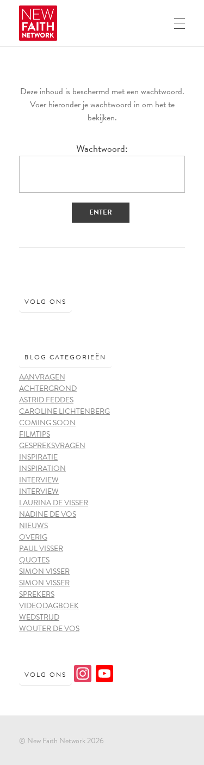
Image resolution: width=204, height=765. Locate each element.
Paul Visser (41, 548)
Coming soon (47, 423)
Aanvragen (42, 377)
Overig (33, 537)
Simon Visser (44, 571)
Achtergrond (48, 388)
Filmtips (34, 434)
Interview (39, 480)
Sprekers (36, 594)
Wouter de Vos (49, 628)
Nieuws (33, 525)
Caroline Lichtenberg (64, 411)
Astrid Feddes (46, 400)
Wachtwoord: (102, 149)
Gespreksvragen (52, 445)
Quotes (34, 560)
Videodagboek (49, 605)
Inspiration (42, 468)
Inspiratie (38, 457)
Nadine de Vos (47, 514)
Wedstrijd (39, 617)
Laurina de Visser (53, 503)
